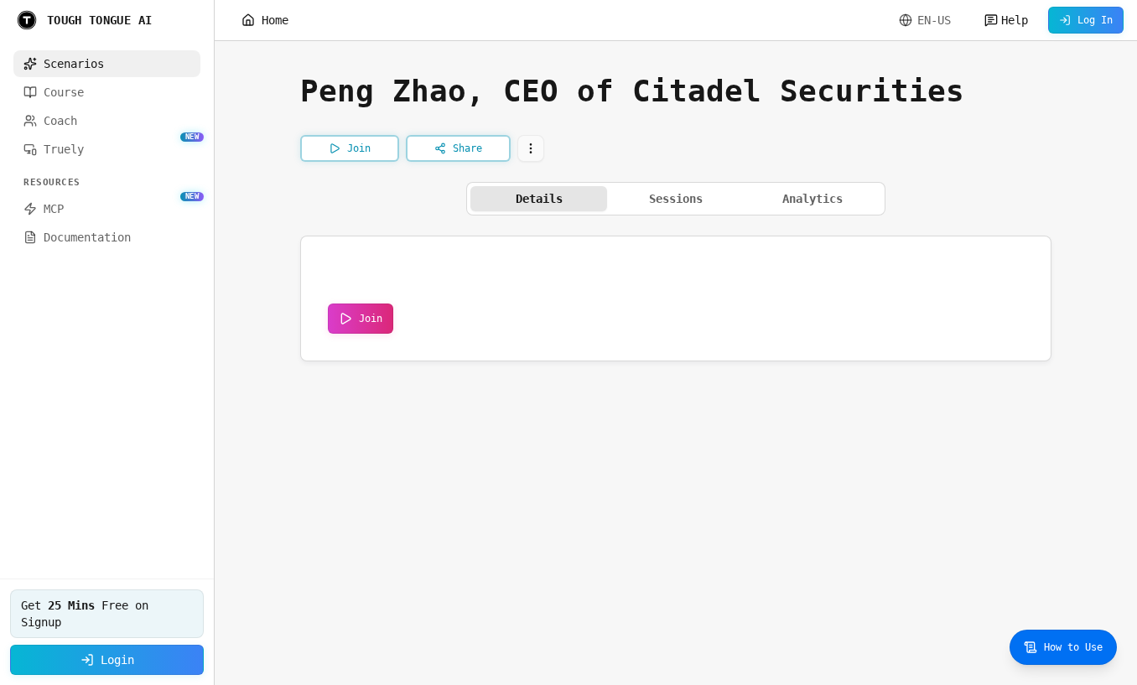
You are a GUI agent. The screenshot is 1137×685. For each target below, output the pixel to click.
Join (370, 318)
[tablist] (675, 198)
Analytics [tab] (812, 198)
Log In (1095, 20)
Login (117, 660)
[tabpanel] (675, 298)
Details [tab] (539, 198)
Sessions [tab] (676, 198)
